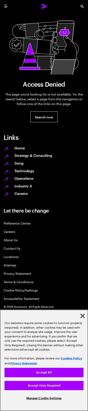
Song (18, 162)
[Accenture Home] (44, 6)
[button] (43, 116)
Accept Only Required (44, 385)
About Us (10, 239)
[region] (44, 360)
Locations (11, 256)
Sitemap (10, 265)
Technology (24, 170)
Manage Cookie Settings (44, 398)
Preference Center (17, 223)
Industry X (23, 185)
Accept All (44, 372)
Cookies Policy (71, 358)
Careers (21, 193)
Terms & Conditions (18, 281)
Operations (23, 178)
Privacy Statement (17, 273)
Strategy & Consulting (33, 155)
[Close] (83, 316)
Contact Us (12, 248)
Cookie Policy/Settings (21, 290)
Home (19, 147)
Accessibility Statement (21, 298)
